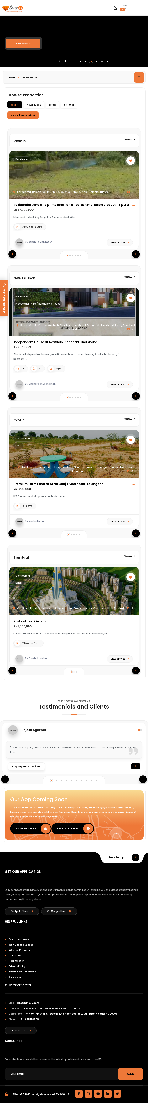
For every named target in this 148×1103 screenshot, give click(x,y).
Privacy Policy (17, 966)
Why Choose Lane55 (21, 944)
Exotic (52, 104)
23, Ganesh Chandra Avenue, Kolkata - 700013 (51, 1008)
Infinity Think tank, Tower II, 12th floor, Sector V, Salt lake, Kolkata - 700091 (71, 1013)
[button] (80, 61)
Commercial (22, 438)
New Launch (34, 104)
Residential (22, 159)
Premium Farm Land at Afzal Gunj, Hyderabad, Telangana (58, 484)
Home (11, 77)
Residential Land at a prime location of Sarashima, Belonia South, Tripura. (71, 205)
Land (18, 166)
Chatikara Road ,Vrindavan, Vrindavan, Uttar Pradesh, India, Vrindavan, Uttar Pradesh (70, 608)
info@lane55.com (28, 1003)
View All (129, 139)
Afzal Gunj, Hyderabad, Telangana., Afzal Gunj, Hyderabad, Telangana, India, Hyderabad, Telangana (77, 469)
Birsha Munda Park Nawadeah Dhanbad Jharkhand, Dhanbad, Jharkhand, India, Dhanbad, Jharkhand (77, 327)
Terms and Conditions (22, 971)
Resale (15, 104)
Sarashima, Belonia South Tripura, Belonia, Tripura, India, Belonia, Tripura (62, 192)
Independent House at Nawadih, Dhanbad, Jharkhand (55, 342)
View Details (23, 43)
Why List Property (19, 950)
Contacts (15, 955)
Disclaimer (15, 977)
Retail (18, 583)
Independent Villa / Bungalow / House (37, 303)
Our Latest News (19, 939)
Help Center (16, 960)
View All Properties (22, 115)
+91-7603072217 (29, 1019)
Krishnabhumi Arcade (30, 621)
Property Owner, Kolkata (26, 766)
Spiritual (69, 104)
